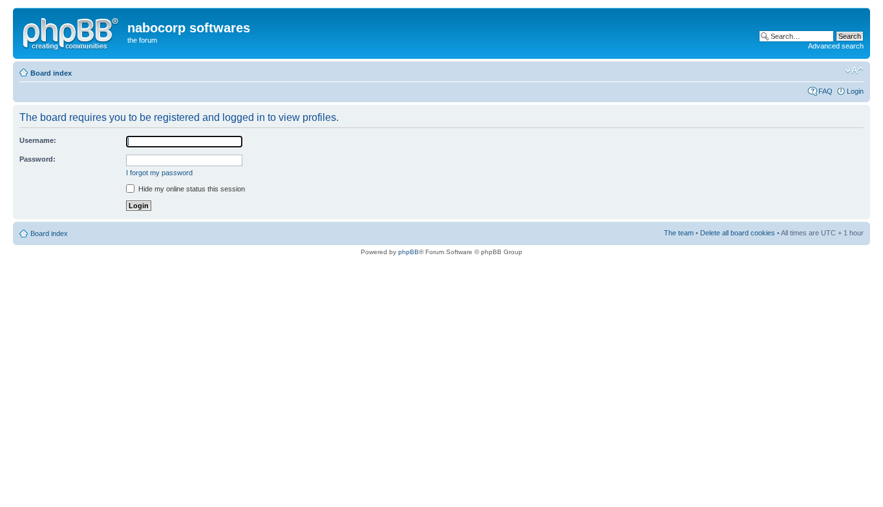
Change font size (854, 70)
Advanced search (836, 46)
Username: (37, 140)
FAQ (825, 91)
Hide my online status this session (190, 189)
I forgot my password (159, 173)
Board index (51, 73)
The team (679, 233)
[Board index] (71, 31)
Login (855, 91)
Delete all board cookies (737, 233)
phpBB (408, 251)
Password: (37, 159)
